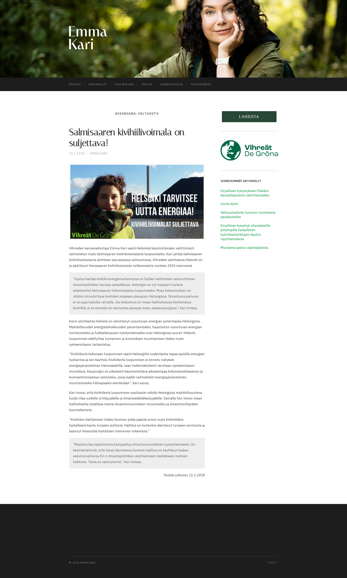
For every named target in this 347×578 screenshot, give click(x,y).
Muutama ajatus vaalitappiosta (244, 247)
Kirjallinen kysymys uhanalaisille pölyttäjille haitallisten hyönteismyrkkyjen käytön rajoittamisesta (245, 232)
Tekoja (147, 84)
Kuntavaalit (98, 84)
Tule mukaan (124, 84)
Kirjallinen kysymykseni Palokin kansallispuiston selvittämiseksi (244, 193)
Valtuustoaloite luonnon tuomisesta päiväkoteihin (248, 214)
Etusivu (75, 84)
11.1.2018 (77, 153)
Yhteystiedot (201, 84)
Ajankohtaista (171, 84)
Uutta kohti (229, 204)
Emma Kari (99, 153)
